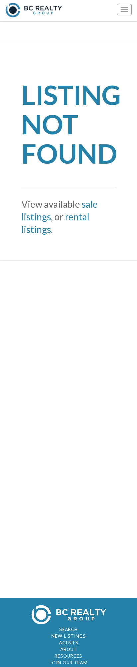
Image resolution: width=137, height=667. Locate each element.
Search (68, 629)
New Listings (68, 636)
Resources (68, 656)
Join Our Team (69, 662)
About (68, 649)
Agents (68, 642)
